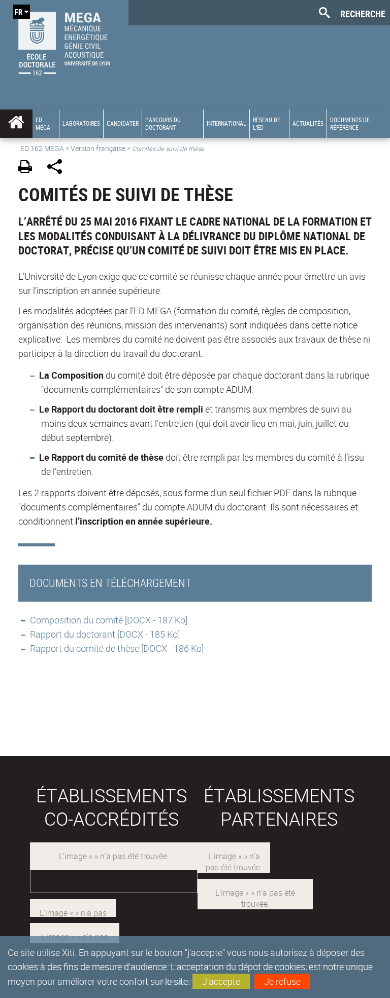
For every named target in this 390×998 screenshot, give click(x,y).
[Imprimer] (28, 168)
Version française (98, 148)
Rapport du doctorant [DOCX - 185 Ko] (105, 634)
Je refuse (282, 981)
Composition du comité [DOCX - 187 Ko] (108, 620)
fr (18, 12)
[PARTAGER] (58, 168)
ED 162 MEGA (42, 148)
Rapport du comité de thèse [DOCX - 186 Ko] (117, 648)
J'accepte (221, 981)
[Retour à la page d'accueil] (64, 41)
